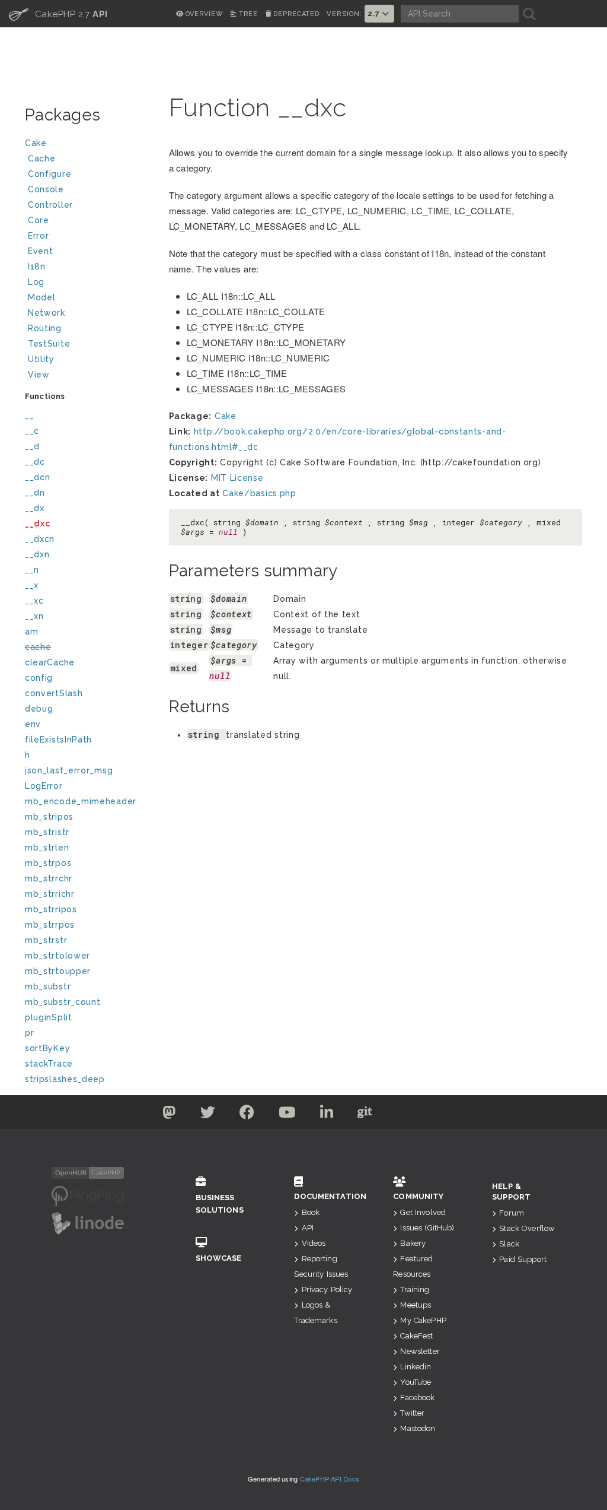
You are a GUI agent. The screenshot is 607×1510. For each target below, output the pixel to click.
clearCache (50, 662)
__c (32, 431)
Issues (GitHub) (427, 1227)
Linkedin (415, 1366)
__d (32, 446)
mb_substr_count (63, 1002)
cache (38, 647)
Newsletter (419, 1351)
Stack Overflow (527, 1228)
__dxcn (40, 539)
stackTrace (49, 1063)
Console (46, 189)
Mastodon (417, 1428)
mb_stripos (49, 816)
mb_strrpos (50, 925)
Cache (42, 158)
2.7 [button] (375, 13)
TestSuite (49, 343)
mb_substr (48, 986)
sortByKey (47, 1048)
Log (36, 282)
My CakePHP (423, 1320)
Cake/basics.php (259, 493)
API (308, 1227)
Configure (49, 174)
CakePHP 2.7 (58, 13)
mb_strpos (48, 863)
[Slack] (403, 1114)
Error (38, 235)
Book (311, 1212)
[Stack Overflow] (438, 1114)
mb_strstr (46, 940)
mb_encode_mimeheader (80, 801)
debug (39, 708)
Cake (36, 143)
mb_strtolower (57, 955)
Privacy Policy (327, 1289)
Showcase (219, 1258)
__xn (34, 616)
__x (32, 585)
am (31, 631)
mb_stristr (47, 832)
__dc (35, 462)
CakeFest (416, 1335)
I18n (37, 266)
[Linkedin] (326, 1114)
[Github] (365, 1114)
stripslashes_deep (65, 1079)
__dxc (37, 523)
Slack (509, 1243)
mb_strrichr (50, 894)
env (33, 724)
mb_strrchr (48, 878)
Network (46, 313)
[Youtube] (287, 1114)
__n (32, 570)
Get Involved (423, 1212)
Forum (511, 1212)
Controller (50, 205)
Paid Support (523, 1259)
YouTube (415, 1382)
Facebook (417, 1397)
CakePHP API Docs (330, 1478)
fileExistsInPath (58, 739)
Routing (45, 328)
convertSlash (53, 693)
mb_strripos (51, 909)
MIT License (237, 478)
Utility (41, 359)
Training (414, 1289)
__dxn (37, 554)
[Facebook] (247, 1114)
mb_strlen (47, 847)
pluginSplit (48, 1017)
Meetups (415, 1304)
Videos (313, 1243)
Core (38, 220)
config (39, 678)
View (39, 374)
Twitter (412, 1413)
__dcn (37, 477)
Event (40, 251)
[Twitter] (169, 1114)
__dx (34, 508)
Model (42, 297)
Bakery (413, 1243)
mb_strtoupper (58, 971)
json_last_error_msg (69, 770)
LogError (44, 786)
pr (29, 1033)
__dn (35, 492)
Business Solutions (220, 1203)
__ (29, 415)
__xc (34, 600)
